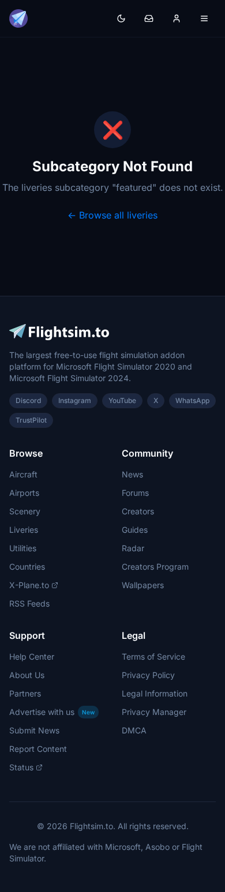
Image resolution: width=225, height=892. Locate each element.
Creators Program (155, 566)
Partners (25, 693)
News (132, 474)
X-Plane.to (29, 585)
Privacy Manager (154, 712)
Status (21, 767)
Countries (27, 566)
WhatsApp (192, 400)
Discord (28, 400)
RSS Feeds (29, 603)
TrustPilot (31, 420)
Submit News (34, 730)
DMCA (134, 730)
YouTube (122, 400)
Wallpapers (143, 585)
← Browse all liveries (113, 215)
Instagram (74, 400)
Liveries (23, 530)
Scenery (24, 511)
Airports (24, 493)
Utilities (22, 548)
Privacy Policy (148, 675)
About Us (26, 675)
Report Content (38, 749)
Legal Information (154, 693)
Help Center (31, 656)
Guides (135, 530)
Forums (135, 493)
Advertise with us (52, 712)
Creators (138, 511)
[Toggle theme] (121, 18)
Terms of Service (153, 656)
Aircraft (23, 474)
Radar (133, 548)
